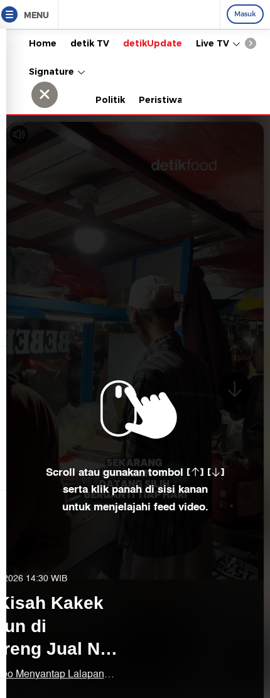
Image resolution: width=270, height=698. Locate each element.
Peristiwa (161, 100)
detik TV (89, 43)
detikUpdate (152, 43)
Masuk (245, 13)
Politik (110, 100)
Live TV (214, 43)
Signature (53, 72)
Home (43, 43)
